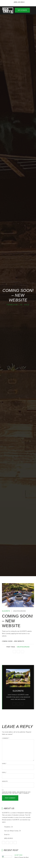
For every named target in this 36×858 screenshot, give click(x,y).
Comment (6, 738)
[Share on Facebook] (14, 651)
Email (4, 772)
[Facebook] (22, 703)
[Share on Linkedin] (22, 651)
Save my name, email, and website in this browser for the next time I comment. (16, 792)
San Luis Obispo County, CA (12, 830)
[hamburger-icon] (32, 11)
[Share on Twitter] (18, 651)
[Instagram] (14, 703)
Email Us (7, 834)
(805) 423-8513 (8, 838)
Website (5, 781)
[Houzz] (18, 703)
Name (4, 763)
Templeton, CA (8, 827)
